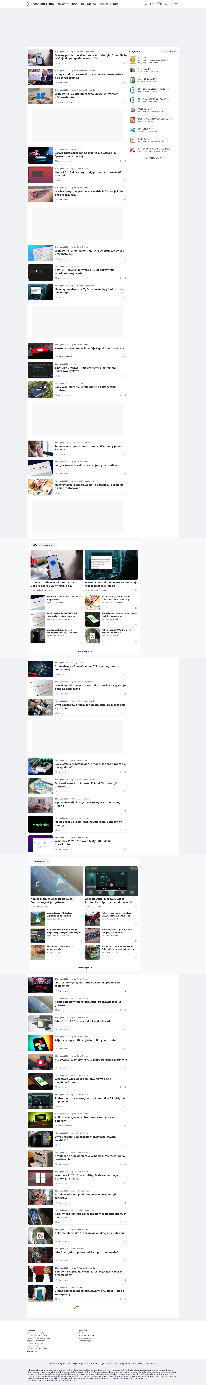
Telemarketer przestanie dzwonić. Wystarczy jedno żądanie (88, 447)
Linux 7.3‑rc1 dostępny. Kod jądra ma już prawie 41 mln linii (88, 173)
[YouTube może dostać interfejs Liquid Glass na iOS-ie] (40, 351)
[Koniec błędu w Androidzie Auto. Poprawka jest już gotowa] (57, 881)
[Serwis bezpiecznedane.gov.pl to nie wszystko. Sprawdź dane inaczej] (40, 155)
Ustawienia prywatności (145, 1363)
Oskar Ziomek (76, 149)
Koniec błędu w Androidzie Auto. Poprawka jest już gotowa (52, 900)
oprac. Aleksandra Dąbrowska (83, 71)
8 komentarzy (63, 991)
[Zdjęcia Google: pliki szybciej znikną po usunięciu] (40, 1043)
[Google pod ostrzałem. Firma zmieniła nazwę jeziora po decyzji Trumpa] (40, 77)
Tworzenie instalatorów (147, 131)
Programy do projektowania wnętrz (38, 1338)
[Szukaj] (146, 4)
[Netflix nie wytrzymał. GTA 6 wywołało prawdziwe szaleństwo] (40, 985)
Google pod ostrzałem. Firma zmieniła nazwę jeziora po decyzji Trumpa (89, 75)
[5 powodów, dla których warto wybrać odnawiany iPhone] (40, 805)
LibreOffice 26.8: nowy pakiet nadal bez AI (82, 1021)
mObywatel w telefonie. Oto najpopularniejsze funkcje (91, 1059)
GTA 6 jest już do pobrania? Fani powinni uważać (86, 1252)
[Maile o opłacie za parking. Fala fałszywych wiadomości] (92, 935)
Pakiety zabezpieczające (147, 91)
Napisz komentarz (65, 102)
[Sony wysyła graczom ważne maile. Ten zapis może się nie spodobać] (40, 766)
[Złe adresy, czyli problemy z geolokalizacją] (38, 952)
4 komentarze (63, 1106)
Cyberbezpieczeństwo (86, 1338)
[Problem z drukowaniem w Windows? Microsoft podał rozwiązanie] (40, 1158)
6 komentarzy (63, 180)
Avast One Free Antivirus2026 (152, 60)
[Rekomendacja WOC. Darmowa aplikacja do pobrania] (92, 635)
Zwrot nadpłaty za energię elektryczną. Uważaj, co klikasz (62, 631)
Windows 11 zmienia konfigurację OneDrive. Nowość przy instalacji (89, 252)
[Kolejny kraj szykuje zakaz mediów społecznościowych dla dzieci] (40, 1216)
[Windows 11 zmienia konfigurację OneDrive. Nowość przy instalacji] (40, 253)
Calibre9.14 (143, 69)
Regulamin (84, 1363)
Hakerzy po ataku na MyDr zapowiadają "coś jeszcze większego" (89, 290)
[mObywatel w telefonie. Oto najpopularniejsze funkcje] (40, 1062)
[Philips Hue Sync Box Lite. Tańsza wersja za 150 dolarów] (40, 1120)
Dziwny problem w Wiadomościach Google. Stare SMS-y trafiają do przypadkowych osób (53, 584)
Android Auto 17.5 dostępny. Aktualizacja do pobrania (60, 914)
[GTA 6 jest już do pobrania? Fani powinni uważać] (40, 1255)
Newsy (74, 4)
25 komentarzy (63, 1164)
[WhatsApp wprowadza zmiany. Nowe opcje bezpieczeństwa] (92, 619)
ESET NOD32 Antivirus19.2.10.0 (152, 99)
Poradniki (82, 1333)
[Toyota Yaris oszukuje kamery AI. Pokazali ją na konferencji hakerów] (92, 952)
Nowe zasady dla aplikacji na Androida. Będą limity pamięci (88, 823)
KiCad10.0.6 (143, 138)
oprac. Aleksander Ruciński (58, 935)
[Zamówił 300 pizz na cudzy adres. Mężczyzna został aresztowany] (40, 1274)
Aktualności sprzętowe (86, 1335)
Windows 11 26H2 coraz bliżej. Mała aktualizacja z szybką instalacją (86, 1176)
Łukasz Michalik (53, 952)
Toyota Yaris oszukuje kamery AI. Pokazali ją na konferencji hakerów (118, 947)
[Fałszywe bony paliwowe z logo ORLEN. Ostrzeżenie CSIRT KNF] (92, 919)
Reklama (94, 1363)
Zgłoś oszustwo (88, 4)
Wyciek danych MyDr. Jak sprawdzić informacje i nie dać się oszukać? (89, 192)
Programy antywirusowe (148, 62)
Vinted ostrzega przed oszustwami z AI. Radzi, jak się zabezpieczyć (89, 1292)
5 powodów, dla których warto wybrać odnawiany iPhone (87, 804)
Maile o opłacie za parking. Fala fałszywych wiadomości (117, 931)
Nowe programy (32, 1351)
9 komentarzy (63, 674)
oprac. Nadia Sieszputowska (82, 51)
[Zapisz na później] (120, 63)
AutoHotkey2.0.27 (146, 79)
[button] (176, 4)
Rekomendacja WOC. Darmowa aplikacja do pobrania (116, 631)
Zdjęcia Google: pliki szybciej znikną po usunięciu (87, 1040)
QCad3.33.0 (143, 109)
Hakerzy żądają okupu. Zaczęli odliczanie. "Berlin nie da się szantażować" (89, 486)
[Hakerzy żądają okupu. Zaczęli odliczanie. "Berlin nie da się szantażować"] (40, 487)
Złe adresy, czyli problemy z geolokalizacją (60, 947)
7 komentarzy (63, 297)
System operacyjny (85, 1341)
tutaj (74, 1380)
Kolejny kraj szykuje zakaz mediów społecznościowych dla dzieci (90, 1215)
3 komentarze (63, 259)
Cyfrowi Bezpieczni (109, 4)
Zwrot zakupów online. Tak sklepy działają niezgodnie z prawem (90, 706)
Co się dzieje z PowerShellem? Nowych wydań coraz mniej (85, 667)
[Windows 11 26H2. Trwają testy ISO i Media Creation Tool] (40, 843)
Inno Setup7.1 (144, 128)
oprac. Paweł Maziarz (79, 760)
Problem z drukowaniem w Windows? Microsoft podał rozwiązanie (90, 1157)
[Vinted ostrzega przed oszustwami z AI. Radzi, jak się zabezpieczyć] (40, 1293)
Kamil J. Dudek (77, 383)
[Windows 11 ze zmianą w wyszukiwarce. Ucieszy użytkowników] (40, 96)
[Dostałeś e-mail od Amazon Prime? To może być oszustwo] (40, 786)
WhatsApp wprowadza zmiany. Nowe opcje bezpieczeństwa (119, 614)
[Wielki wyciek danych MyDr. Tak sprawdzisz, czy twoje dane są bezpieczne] (38, 619)
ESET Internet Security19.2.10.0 (152, 89)
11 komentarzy (63, 454)
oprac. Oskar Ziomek (79, 168)
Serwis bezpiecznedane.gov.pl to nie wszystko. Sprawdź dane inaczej (85, 154)
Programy (63, 4)
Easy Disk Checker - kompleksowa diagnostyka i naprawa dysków (85, 369)
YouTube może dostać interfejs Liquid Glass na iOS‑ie (89, 348)
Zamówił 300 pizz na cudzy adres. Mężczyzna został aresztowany (88, 1273)
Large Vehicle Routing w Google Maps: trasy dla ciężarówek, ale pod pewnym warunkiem (64, 931)
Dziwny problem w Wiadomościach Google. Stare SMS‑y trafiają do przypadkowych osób (91, 56)
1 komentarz (63, 772)
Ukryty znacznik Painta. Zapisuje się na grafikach (87, 465)
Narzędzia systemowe (147, 81)
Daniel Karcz (76, 266)
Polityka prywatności (122, 1363)
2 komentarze (63, 63)
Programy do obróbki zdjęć (35, 1333)
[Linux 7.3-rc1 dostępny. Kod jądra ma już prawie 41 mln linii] (40, 175)
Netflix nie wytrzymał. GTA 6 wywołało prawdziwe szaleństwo (88, 984)
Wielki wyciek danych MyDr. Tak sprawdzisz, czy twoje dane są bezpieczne (62, 615)
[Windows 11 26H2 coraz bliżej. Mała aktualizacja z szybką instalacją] (40, 1178)
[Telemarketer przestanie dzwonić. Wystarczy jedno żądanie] (40, 449)
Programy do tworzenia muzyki (37, 1335)
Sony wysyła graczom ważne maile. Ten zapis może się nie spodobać (90, 765)
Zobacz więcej (82, 651)
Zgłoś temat (106, 1363)
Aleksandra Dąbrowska (80, 442)
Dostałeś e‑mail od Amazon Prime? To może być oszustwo (86, 784)
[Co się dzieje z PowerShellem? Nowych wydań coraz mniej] (40, 669)
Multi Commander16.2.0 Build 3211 (154, 119)
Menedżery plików (145, 121)
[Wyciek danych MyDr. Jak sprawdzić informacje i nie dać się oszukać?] (40, 194)
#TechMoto (39, 861)
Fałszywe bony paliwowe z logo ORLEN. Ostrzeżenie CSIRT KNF (116, 914)
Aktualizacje (167, 51)
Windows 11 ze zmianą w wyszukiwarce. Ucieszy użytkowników (86, 95)
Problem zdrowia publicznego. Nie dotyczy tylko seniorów (86, 1196)
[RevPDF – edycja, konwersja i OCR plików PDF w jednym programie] (40, 272)
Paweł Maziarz (77, 1249)
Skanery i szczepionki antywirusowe (152, 151)
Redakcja (73, 1363)
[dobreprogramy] (45, 3)
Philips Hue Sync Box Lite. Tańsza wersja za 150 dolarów (85, 1118)
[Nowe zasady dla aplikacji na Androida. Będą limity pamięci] (40, 824)
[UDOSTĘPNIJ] (125, 63)
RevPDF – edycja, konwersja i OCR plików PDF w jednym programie (84, 271)
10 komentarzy (63, 849)
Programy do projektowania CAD (151, 111)
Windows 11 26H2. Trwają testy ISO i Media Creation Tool (83, 842)
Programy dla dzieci (33, 1346)
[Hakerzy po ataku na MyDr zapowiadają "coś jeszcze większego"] (40, 292)
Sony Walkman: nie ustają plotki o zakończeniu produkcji (85, 388)
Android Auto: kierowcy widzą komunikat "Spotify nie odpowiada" (108, 900)
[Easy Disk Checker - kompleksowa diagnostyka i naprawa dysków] (40, 370)
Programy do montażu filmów (36, 1341)
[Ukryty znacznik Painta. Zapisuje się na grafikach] (40, 468)
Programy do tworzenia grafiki (37, 1349)
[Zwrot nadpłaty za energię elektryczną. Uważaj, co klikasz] (38, 635)
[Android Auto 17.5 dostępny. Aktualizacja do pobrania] (38, 919)
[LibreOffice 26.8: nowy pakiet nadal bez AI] (40, 1023)
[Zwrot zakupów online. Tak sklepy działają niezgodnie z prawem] (40, 707)
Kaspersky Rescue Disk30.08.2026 (153, 148)
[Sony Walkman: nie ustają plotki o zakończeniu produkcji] (40, 389)
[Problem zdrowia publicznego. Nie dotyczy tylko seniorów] (40, 1197)
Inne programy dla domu (148, 71)
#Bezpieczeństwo (42, 545)
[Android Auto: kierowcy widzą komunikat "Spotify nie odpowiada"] (111, 881)
